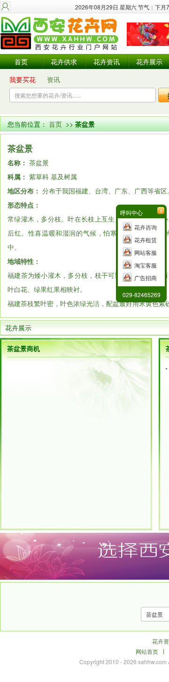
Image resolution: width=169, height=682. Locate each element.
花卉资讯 (106, 61)
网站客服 (145, 252)
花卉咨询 (145, 227)
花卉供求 (64, 61)
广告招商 (145, 278)
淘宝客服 (145, 265)
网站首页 (147, 651)
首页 (21, 61)
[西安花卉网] (61, 34)
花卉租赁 (145, 240)
